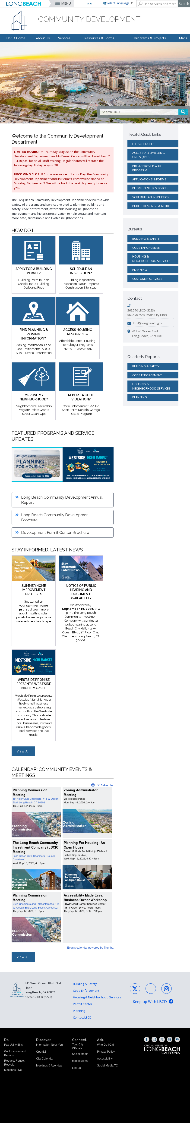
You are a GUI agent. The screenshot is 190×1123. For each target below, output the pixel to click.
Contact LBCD (82, 1017)
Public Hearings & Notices (153, 206)
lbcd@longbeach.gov (147, 323)
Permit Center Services (150, 188)
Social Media (80, 1054)
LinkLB (76, 1068)
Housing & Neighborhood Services (151, 258)
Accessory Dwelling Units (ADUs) (148, 155)
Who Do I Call (105, 1044)
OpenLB (41, 1051)
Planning (139, 269)
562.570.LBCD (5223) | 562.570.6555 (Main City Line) (147, 312)
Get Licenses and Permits (15, 1053)
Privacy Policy (106, 1051)
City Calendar (45, 1058)
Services (64, 38)
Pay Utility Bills (13, 1044)
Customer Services (147, 279)
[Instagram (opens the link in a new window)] (154, 1039)
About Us (43, 38)
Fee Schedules (143, 144)
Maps (183, 38)
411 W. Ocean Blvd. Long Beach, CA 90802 (147, 333)
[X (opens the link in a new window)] (162, 1039)
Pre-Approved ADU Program (146, 168)
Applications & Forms (149, 179)
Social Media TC (107, 1065)
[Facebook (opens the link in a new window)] (146, 1039)
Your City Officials (77, 1046)
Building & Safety (146, 238)
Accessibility (105, 1058)
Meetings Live (13, 1070)
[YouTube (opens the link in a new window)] (177, 1039)
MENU (66, 3)
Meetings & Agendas (49, 1065)
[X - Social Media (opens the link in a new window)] (135, 988)
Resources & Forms (99, 38)
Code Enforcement (147, 247)
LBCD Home (15, 38)
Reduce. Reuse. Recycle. (14, 1062)
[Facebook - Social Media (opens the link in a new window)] (151, 988)
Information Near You (49, 1044)
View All (23, 751)
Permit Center (82, 1004)
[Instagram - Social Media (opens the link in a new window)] (166, 988)
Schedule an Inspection (151, 197)
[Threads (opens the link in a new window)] (169, 1039)
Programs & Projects (150, 38)
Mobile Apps (80, 1061)
